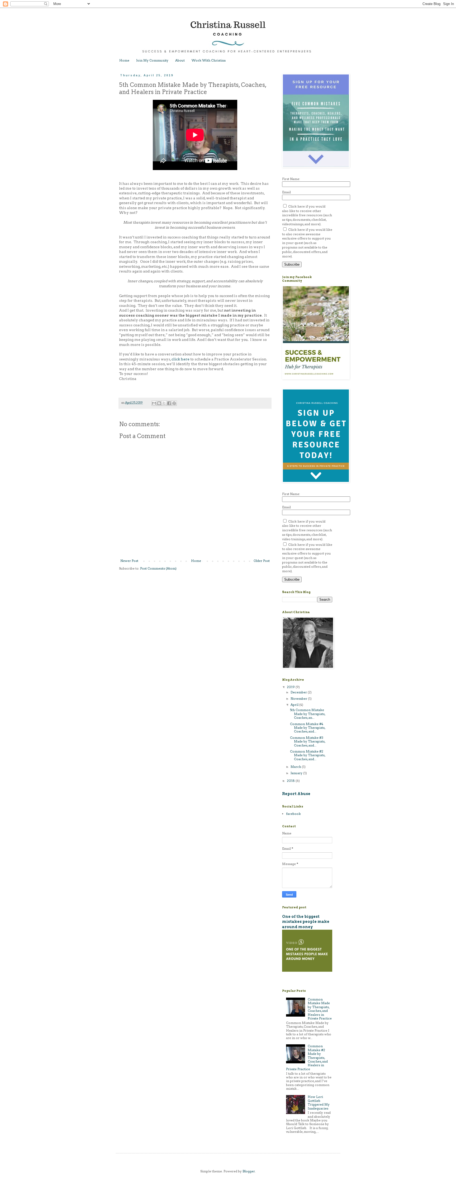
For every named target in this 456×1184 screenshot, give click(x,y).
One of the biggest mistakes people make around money (305, 921)
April (295, 705)
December (299, 692)
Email (286, 192)
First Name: (291, 179)
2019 (291, 687)
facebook (293, 814)
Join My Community (152, 60)
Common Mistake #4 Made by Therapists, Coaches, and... (307, 728)
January (297, 773)
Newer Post (129, 561)
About (180, 60)
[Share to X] (164, 403)
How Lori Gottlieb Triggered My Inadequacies (319, 1102)
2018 (291, 781)
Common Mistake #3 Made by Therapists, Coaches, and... (307, 741)
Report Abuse (296, 794)
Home (124, 60)
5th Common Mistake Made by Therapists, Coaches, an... (307, 714)
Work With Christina (209, 60)
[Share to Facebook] (169, 403)
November (299, 699)
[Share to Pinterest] (174, 403)
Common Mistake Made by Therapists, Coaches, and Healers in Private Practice (320, 1008)
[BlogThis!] (159, 403)
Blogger (249, 1171)
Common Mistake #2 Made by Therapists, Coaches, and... (307, 755)
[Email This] (154, 403)
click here (180, 359)
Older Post (262, 561)
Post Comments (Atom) (158, 568)
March (296, 767)
